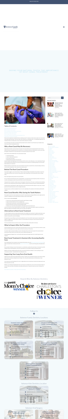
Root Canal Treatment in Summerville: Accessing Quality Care (14, 135)
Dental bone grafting (53, 160)
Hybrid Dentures (52, 181)
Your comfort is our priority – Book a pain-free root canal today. (15, 269)
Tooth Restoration (52, 197)
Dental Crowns (52, 162)
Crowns (50, 159)
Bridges (50, 154)
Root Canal (51, 189)
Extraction (51, 178)
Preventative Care (52, 186)
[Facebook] (34, 313)
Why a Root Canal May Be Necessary (10, 128)
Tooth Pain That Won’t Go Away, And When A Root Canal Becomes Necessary (59, 135)
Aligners (50, 148)
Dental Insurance (52, 167)
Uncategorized (52, 198)
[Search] (62, 98)
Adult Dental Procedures (53, 147)
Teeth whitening (52, 195)
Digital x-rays (51, 175)
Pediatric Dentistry (52, 185)
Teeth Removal (52, 193)
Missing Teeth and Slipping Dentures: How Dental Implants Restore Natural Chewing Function (59, 105)
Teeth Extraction (52, 192)
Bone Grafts (51, 153)
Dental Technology (52, 169)
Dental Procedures (52, 168)
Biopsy (50, 149)
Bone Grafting (51, 152)
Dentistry (51, 173)
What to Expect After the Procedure (10, 133)
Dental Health (51, 165)
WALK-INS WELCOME (34, 1)
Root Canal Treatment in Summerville (37, 242)
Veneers (50, 199)
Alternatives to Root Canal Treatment (10, 132)
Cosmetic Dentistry (53, 158)
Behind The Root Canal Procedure (9, 129)
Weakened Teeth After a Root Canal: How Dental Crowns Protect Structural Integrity (59, 114)
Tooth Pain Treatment (53, 196)
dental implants (52, 166)
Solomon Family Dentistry (24, 243)
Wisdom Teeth (52, 201)
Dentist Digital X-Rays (53, 172)
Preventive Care (52, 187)
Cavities (50, 155)
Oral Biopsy (51, 183)
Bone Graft (51, 150)
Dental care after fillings (53, 161)
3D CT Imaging (52, 146)
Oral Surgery (51, 184)
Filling (50, 179)
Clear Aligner (51, 156)
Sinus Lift (51, 190)
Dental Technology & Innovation (55, 171)
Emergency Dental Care (53, 177)
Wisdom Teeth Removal (53, 202)
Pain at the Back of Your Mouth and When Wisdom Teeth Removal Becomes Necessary (59, 125)
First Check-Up (52, 180)
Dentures (51, 174)
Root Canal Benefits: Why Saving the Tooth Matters (12, 131)
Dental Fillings (52, 164)
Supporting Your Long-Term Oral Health (10, 136)
